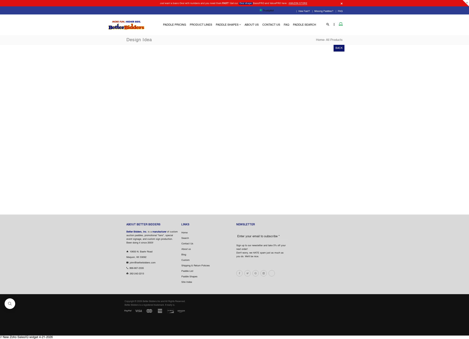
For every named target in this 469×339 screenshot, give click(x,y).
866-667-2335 (137, 268)
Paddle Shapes (189, 276)
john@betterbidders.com (143, 263)
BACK (339, 48)
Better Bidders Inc (151, 301)
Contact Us (187, 244)
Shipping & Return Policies (195, 266)
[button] (10, 303)
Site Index (186, 282)
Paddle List (187, 271)
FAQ (340, 11)
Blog (183, 255)
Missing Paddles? (323, 11)
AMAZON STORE (298, 3)
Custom (185, 260)
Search (185, 238)
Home (320, 40)
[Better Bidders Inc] (126, 24)
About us (186, 249)
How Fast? (304, 11)
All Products (334, 40)
